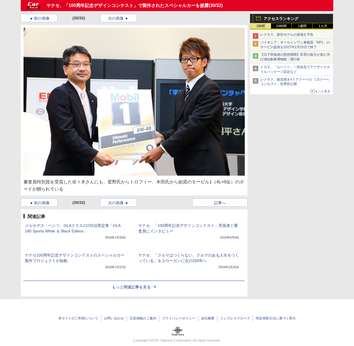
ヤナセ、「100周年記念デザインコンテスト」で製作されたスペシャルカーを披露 (127, 5)
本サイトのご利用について (78, 318)
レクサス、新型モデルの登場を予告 (286, 35)
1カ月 (323, 26)
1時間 (260, 26)
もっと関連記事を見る (131, 287)
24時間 (281, 26)
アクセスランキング (281, 18)
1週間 (302, 26)
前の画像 (42, 18)
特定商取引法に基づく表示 (276, 318)
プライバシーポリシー (178, 318)
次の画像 (116, 18)
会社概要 (207, 318)
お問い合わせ (114, 318)
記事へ (220, 203)
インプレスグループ (235, 318)
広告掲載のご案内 (143, 318)
